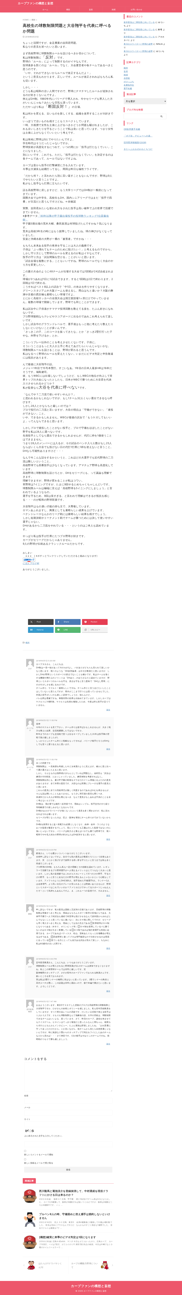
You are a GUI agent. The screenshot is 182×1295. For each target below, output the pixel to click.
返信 (108, 710)
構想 (68, 9)
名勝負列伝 (129, 85)
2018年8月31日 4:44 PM (46, 959)
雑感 (114, 9)
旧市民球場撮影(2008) (135, 142)
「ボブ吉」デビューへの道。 (138, 135)
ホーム (45, 9)
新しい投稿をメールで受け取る (38, 1163)
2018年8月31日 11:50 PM (46, 759)
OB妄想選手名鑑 (132, 129)
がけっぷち (129, 81)
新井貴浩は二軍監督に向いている (139, 22)
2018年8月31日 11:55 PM (46, 720)
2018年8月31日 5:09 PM (46, 906)
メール (27, 1107)
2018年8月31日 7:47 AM (46, 1001)
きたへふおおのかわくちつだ (138, 149)
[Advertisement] (68, 594)
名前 (26, 1095)
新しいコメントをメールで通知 (38, 1154)
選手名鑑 (128, 88)
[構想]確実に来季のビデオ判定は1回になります (67, 1237)
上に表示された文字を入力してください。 (44, 1136)
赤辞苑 (127, 78)
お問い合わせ (136, 9)
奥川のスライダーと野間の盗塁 (138, 44)
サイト (27, 1119)
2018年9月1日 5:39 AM (45, 661)
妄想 (91, 9)
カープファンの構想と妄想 (35, 3)
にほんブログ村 (31, 563)
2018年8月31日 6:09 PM (46, 850)
